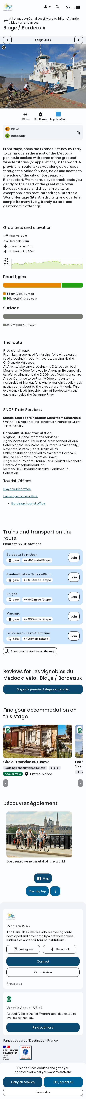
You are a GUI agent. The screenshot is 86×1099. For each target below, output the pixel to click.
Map (46, 878)
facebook (63, 949)
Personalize (43, 1092)
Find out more (43, 1027)
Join (74, 558)
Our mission (43, 972)
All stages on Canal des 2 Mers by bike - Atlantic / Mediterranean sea (44, 20)
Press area (14, 984)
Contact (43, 961)
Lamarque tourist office (20, 496)
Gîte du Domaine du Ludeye (26, 762)
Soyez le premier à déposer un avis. (43, 689)
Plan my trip (37, 891)
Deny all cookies (23, 1082)
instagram (26, 949)
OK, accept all (63, 1082)
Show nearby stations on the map (33, 651)
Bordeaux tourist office (28, 503)
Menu (70, 7)
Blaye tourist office (17, 489)
